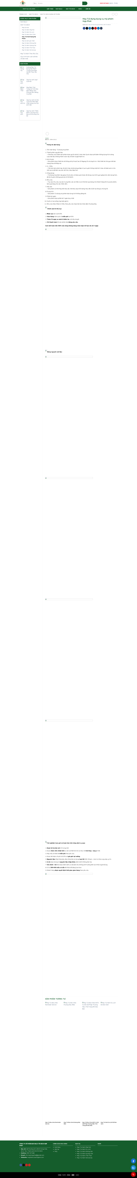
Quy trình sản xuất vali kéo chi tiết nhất (29, 57)
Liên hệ (88, 8)
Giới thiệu (58, 1147)
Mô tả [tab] (47, 139)
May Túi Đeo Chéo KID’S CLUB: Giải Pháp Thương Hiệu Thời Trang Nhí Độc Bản (90, 1124)
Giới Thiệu (50, 8)
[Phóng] (47, 133)
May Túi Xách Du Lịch (28, 32)
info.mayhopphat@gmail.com (34, 1155)
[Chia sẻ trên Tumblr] (101, 28)
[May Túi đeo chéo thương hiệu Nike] (72, 1061)
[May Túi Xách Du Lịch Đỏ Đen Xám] (109, 1061)
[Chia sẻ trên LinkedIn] (98, 28)
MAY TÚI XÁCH (70, 9)
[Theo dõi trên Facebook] (21, 1165)
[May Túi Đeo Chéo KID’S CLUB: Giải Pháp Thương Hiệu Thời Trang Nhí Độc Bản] (90, 1061)
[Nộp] (84, 3)
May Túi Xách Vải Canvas (29, 50)
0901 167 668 (30, 1153)
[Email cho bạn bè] (92, 28)
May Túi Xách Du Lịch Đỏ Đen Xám (109, 1123)
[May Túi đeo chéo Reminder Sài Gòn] (53, 1061)
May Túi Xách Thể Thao (28, 47)
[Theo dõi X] (23, 1165)
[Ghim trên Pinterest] (95, 28)
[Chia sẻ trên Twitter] (89, 28)
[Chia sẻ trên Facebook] (84, 28)
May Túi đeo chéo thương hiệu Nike (72, 1123)
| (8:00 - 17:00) (109, 3)
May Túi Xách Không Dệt (29, 43)
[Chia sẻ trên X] (87, 28)
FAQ (56, 1151)
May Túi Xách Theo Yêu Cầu (29, 53)
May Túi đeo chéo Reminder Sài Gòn (53, 1123)
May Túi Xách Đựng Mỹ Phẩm (50, 14)
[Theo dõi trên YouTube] (29, 1165)
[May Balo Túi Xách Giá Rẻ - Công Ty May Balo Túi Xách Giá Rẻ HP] (22, 3)
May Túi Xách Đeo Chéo (29, 34)
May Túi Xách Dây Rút (28, 30)
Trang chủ (23, 14)
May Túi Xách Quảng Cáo (29, 45)
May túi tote (25, 27)
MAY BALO (59, 9)
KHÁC (80, 9)
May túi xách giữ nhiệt (28, 41)
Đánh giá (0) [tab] (53, 139)
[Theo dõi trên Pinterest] (26, 1165)
